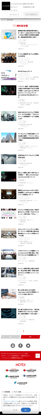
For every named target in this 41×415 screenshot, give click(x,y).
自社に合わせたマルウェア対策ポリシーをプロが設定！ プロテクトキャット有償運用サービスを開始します (28, 115)
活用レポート (30, 220)
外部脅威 (32, 79)
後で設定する (14, 14)
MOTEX (22, 79)
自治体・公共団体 (24, 146)
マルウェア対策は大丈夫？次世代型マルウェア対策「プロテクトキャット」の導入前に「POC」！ (28, 212)
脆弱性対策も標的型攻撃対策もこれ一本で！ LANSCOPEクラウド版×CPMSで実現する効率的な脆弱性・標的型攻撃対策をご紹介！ (29, 34)
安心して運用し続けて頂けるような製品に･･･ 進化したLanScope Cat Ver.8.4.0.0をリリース (28, 175)
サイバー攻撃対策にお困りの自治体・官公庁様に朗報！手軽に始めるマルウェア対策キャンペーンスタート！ (28, 271)
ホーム (3, 20)
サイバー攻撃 (22, 40)
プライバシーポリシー (10, 401)
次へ (30, 337)
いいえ (15, 410)
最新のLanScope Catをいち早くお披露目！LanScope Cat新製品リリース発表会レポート (28, 192)
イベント (22, 77)
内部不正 (27, 79)
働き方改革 (29, 103)
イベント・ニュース (23, 59)
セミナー (31, 241)
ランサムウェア (24, 63)
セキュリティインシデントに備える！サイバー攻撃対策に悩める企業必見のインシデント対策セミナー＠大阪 (28, 232)
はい (25, 410)
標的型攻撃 (23, 43)
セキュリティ (23, 62)
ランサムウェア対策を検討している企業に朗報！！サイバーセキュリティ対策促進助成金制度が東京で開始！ (28, 137)
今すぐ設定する (31, 14)
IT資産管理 (21, 100)
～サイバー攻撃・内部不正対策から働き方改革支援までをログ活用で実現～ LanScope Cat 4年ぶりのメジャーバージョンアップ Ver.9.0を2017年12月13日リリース (28, 91)
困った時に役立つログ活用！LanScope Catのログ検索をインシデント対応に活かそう (28, 292)
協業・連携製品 (24, 241)
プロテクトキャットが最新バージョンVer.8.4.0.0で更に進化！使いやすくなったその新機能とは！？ (28, 253)
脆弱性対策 (29, 124)
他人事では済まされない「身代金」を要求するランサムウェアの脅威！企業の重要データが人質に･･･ (29, 311)
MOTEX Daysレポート (25, 71)
